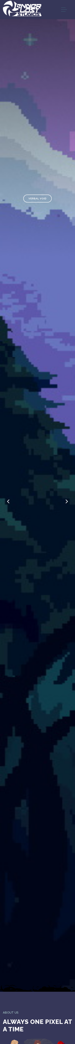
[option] (37, 496)
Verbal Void (37, 198)
